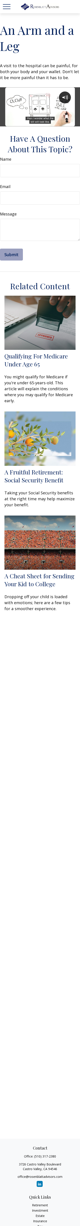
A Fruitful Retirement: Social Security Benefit (33, 476)
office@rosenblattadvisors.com (40, 1177)
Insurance (40, 1221)
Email (5, 186)
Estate (40, 1216)
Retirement (40, 1205)
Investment (40, 1210)
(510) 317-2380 (45, 1156)
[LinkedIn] (40, 1184)
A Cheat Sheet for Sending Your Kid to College (39, 580)
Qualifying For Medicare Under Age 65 (36, 360)
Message (8, 214)
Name (5, 159)
